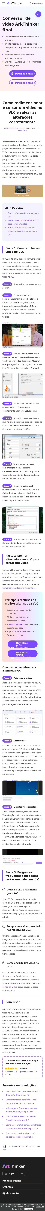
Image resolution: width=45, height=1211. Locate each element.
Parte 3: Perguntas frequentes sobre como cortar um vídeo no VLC (22, 231)
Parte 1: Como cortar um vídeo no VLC (23, 215)
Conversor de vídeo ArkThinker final (20, 24)
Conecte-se (37, 3)
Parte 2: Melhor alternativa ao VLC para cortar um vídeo (23, 222)
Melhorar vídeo (14, 624)
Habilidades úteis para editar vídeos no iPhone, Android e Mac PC (23, 1093)
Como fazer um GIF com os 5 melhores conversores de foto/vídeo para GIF (23, 1127)
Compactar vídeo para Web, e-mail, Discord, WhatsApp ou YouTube (21, 1101)
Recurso (15, 1146)
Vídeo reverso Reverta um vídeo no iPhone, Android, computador (22, 1110)
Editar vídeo (22, 130)
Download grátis (24, 73)
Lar (9, 1146)
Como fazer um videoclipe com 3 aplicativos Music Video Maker (20, 1135)
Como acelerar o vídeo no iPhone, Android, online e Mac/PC (21, 1118)
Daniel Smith (12, 128)
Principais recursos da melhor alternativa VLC (21, 601)
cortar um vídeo (9, 987)
